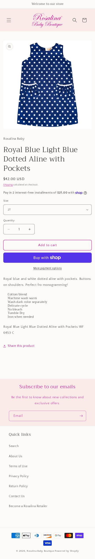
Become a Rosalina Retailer (28, 506)
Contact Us (17, 496)
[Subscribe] (81, 416)
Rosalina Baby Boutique (40, 551)
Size (6, 200)
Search (14, 446)
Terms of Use (18, 466)
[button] (9, 20)
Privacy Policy (18, 476)
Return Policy (18, 486)
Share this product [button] (21, 346)
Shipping (8, 185)
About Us (15, 456)
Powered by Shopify (67, 551)
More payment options (47, 268)
